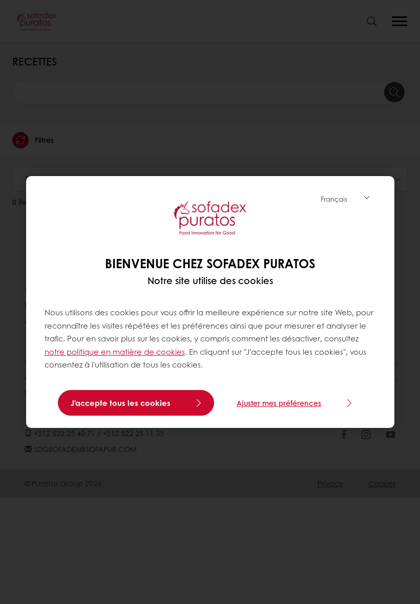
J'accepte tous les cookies (121, 402)
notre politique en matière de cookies (115, 351)
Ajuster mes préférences (279, 403)
